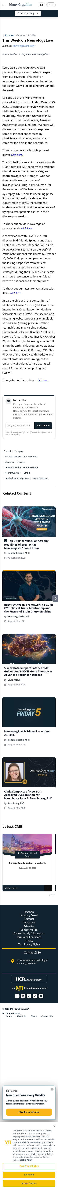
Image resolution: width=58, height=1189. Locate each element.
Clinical (7, 451)
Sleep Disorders (40, 478)
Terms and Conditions (29, 937)
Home (9, 1016)
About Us (29, 911)
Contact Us (29, 922)
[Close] (54, 1126)
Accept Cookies (29, 1183)
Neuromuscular (12, 472)
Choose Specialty (25, 13)
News (34, 1016)
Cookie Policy (26, 1160)
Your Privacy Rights (29, 944)
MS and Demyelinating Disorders (21, 456)
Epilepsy (18, 451)
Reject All (29, 1174)
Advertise (29, 926)
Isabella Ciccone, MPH (19, 552)
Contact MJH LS (29, 929)
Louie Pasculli (14, 679)
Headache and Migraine (17, 478)
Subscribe (42, 425)
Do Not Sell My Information (29, 933)
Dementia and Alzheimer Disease (21, 467)
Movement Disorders (15, 462)
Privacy (29, 940)
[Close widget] (52, 1089)
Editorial (29, 919)
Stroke (27, 472)
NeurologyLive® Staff (18, 616)
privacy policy (14, 434)
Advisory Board (29, 915)
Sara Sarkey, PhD (16, 803)
